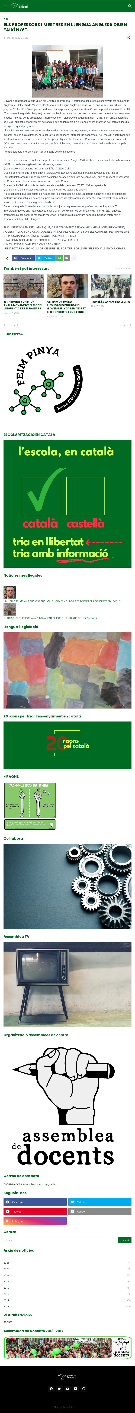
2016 (67, 1287)
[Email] (67, 258)
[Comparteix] (128, 38)
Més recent (12, 324)
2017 (67, 1281)
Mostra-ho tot (123, 268)
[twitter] (59, 1389)
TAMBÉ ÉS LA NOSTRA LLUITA (110, 301)
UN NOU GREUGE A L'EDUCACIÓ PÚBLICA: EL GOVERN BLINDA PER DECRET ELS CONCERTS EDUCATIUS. (66, 307)
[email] (75, 1389)
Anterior (124, 324)
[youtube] (67, 1389)
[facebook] (51, 1389)
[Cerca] (130, 6)
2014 (67, 1300)
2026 (67, 1262)
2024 (67, 1275)
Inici (6, 19)
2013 (67, 1306)
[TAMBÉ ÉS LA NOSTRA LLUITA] (111, 286)
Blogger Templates (64, 1406)
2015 (67, 1293)
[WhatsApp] (59, 258)
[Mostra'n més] (74, 258)
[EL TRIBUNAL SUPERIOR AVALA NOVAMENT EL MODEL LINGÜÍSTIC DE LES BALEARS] (24, 286)
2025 (67, 1268)
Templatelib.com (86, 1406)
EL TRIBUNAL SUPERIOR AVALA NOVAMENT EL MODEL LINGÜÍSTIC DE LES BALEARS (23, 305)
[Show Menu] (5, 6)
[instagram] (84, 1389)
